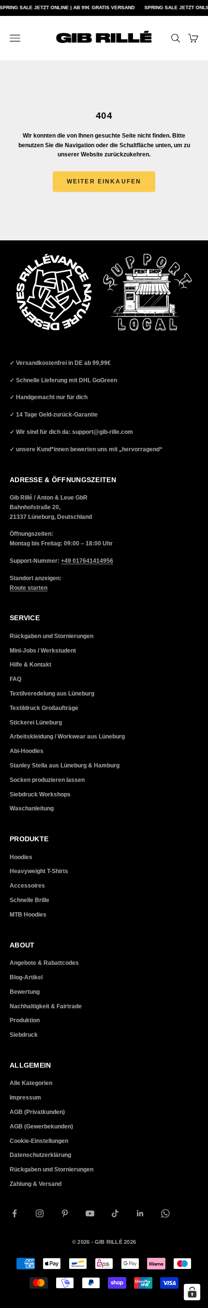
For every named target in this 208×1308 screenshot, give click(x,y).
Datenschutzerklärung (40, 1155)
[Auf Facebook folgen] (14, 1213)
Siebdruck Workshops (40, 794)
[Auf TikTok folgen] (115, 1213)
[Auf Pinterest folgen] (65, 1213)
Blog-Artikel (26, 977)
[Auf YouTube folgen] (90, 1213)
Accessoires (27, 885)
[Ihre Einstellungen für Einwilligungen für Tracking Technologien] (192, 1292)
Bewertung (25, 991)
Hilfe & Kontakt (30, 664)
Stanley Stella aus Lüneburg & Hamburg (64, 765)
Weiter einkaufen (104, 181)
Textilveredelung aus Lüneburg (52, 693)
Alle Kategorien (31, 1083)
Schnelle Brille (29, 900)
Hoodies (21, 857)
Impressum (25, 1097)
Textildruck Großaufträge (44, 708)
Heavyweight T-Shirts (39, 871)
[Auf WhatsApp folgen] (165, 1213)
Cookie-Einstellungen (39, 1141)
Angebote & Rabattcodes (44, 963)
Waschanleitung (32, 808)
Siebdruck (24, 1034)
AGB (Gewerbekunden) (41, 1126)
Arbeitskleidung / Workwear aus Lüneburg (67, 736)
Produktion (25, 1020)
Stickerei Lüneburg (36, 722)
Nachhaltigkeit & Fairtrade (46, 1006)
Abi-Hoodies (27, 751)
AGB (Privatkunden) (37, 1112)
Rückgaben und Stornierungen (51, 636)
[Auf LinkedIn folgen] (140, 1213)
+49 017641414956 (87, 560)
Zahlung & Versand (35, 1184)
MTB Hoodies (28, 914)
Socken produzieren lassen (47, 780)
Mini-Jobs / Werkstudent (43, 650)
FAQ (15, 679)
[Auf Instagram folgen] (40, 1213)
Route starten (28, 587)
